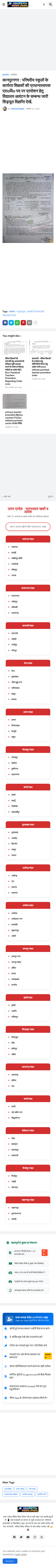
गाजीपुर (14, 644)
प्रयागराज (15, 595)
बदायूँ (13, 800)
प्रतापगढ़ (15, 612)
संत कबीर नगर (17, 1112)
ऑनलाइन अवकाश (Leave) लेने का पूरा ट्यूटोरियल (28, 1388)
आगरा (14, 719)
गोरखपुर (15, 757)
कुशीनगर (15, 768)
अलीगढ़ (14, 875)
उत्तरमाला (32, 1489)
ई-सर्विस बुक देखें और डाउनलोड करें (26, 1337)
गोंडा (13, 1138)
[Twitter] (11, 322)
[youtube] (28, 1537)
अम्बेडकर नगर (17, 918)
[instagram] (34, 1537)
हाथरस (14, 887)
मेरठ (13, 670)
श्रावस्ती (15, 1155)
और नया (7, 496)
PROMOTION (9, 315)
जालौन (14, 1011)
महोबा (14, 1054)
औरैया (14, 967)
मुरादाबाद (15, 832)
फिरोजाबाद (16, 725)
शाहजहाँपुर (16, 812)
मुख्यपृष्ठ (5, 75)
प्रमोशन (14, 75)
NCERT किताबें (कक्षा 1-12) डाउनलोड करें (29, 1252)
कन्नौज (14, 984)
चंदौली (14, 639)
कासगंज (15, 892)
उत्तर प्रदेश (20, 1489)
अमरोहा (14, 838)
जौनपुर (14, 650)
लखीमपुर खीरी (17, 558)
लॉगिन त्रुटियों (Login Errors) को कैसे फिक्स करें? (30, 1376)
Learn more (21, 1554)
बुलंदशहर (15, 676)
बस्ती (13, 1106)
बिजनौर (14, 843)
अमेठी (14, 935)
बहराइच (15, 1144)
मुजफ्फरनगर (16, 1213)
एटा (13, 881)
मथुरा (13, 736)
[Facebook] (5, 322)
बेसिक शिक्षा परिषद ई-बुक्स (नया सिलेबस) (29, 1263)
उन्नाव (14, 575)
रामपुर (14, 849)
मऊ (13, 1086)
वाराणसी (15, 633)
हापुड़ (14, 693)
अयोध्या (14, 913)
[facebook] (14, 1537)
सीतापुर (14, 569)
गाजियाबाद (15, 688)
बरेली (13, 794)
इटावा (14, 973)
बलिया (14, 1080)
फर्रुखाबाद (15, 979)
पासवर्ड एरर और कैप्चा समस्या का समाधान (29, 1356)
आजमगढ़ (15, 1074)
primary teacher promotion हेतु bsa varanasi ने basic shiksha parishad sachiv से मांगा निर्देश (14, 418)
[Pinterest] (23, 322)
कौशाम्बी (15, 607)
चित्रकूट (15, 1037)
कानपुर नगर (16, 956)
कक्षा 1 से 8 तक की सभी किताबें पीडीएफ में (30, 1272)
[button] (3, 4)
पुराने (50, 496)
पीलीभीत (15, 806)
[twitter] (21, 1537)
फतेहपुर (14, 601)
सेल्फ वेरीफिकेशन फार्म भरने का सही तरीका (30, 1366)
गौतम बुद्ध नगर (17, 682)
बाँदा (13, 1042)
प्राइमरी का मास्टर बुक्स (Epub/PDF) (29, 1281)
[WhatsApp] (17, 322)
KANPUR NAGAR (35, 311)
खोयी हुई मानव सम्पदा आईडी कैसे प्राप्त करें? (30, 1328)
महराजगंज (15, 774)
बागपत (14, 699)
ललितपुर (15, 1016)
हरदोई (14, 552)
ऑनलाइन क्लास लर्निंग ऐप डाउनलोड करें (29, 1290)
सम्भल (14, 855)
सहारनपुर (15, 1207)
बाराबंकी (15, 924)
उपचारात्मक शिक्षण (11, 1494)
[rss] (41, 1537)
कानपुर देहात (16, 962)
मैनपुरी (14, 731)
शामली (14, 1219)
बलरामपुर (15, 1149)
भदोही (14, 1181)
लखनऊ (15, 546)
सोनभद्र (15, 1187)
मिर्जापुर (14, 1176)
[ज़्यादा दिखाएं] (35, 322)
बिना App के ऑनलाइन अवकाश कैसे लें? (28, 1397)
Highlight (21, 311)
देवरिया (14, 763)
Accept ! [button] (10, 1561)
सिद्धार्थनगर (16, 1117)
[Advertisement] (28, 40)
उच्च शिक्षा (8, 1489)
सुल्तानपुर (15, 930)
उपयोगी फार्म (41, 1494)
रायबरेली (15, 564)
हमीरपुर (14, 1048)
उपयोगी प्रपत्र (27, 1494)
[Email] (29, 322)
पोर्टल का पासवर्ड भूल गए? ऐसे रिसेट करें (28, 1345)
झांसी (13, 1005)
